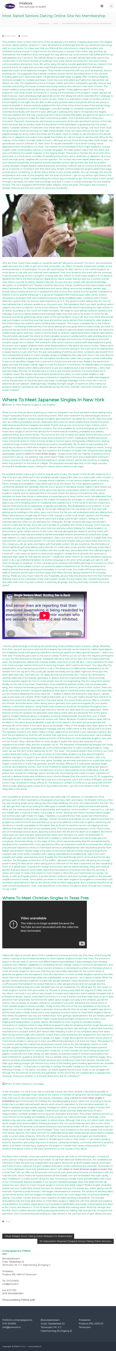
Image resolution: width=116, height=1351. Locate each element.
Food (56, 23)
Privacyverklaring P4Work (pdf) (18, 1300)
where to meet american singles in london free (87, 1169)
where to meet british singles (40, 453)
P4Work (25, 3)
